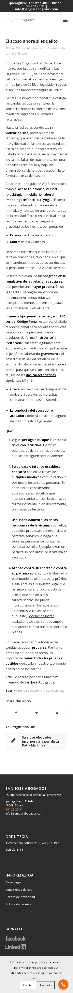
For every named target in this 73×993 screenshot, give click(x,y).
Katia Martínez (54, 690)
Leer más (46, 985)
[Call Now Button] (63, 984)
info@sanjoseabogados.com (36, 9)
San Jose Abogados (17, 53)
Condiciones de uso (18, 889)
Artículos (53, 48)
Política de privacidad (20, 897)
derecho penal (33, 690)
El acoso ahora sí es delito (31, 41)
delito (18, 690)
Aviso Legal (13, 882)
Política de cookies (18, 904)
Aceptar (28, 985)
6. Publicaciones (37, 48)
